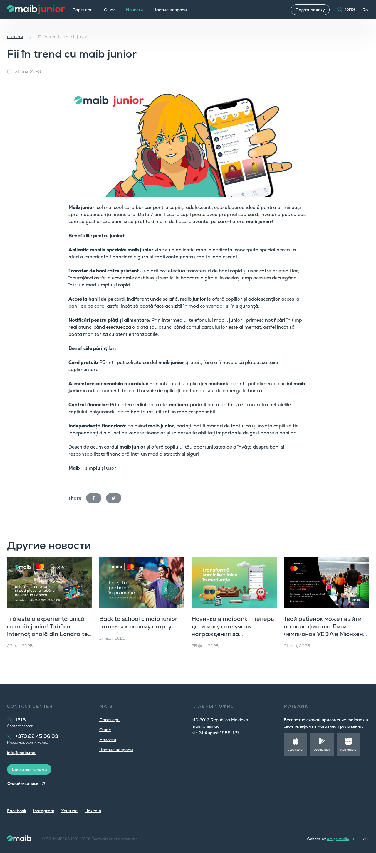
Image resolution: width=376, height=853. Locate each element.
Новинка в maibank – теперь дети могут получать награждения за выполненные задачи (233, 630)
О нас (109, 9)
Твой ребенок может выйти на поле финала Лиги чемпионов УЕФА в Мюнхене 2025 (325, 630)
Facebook (16, 810)
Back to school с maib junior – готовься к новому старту (141, 622)
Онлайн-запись (22, 783)
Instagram (43, 810)
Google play (322, 749)
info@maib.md (21, 752)
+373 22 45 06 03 (36, 736)
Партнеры (82, 9)
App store (295, 749)
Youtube (69, 810)
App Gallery (348, 749)
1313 (350, 9)
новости (15, 36)
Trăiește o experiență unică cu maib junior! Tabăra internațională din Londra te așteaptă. (47, 630)
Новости (107, 739)
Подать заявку (310, 9)
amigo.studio (338, 839)
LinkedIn (93, 810)
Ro (365, 9)
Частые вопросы (170, 9)
